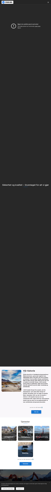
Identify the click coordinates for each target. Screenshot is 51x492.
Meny (48, 2)
